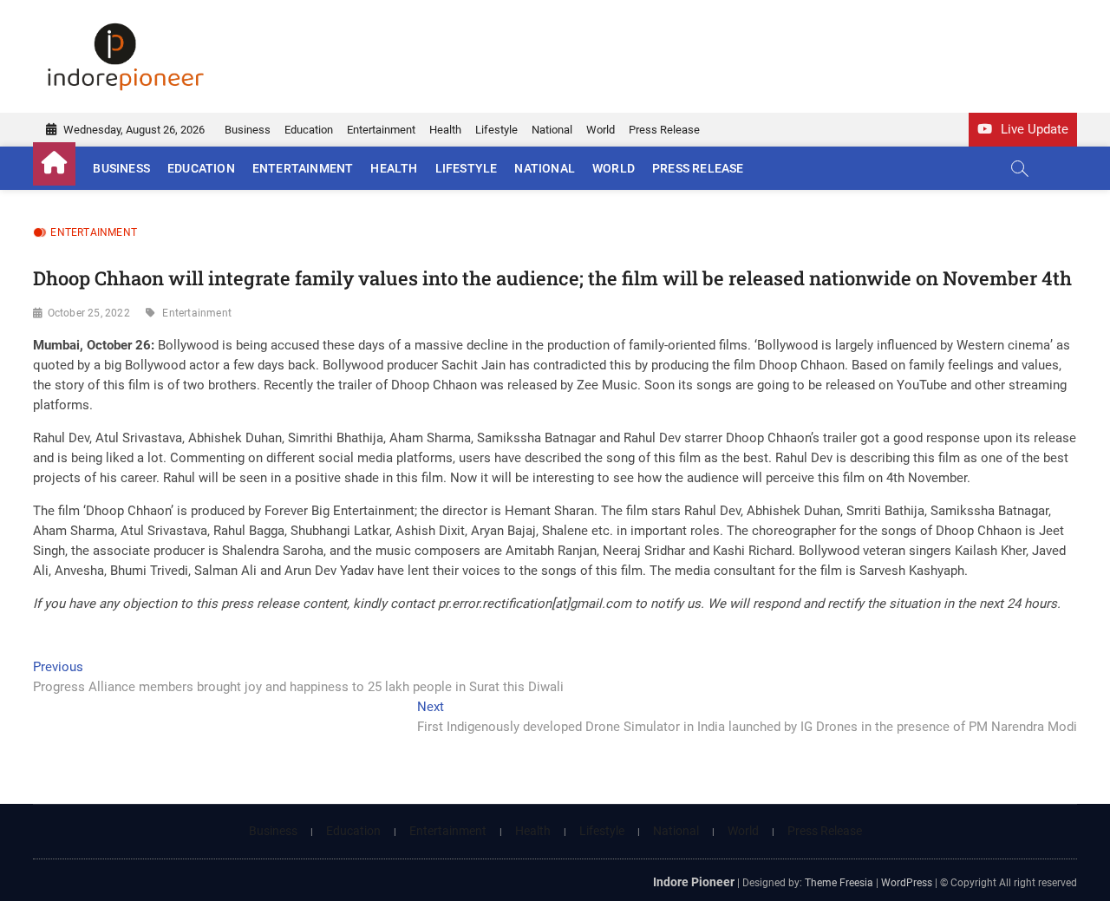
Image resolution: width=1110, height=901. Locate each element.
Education (308, 129)
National (552, 129)
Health (445, 129)
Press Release (664, 129)
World (600, 129)
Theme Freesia (839, 883)
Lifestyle (496, 129)
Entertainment (381, 129)
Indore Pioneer (694, 882)
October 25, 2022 (89, 313)
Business (248, 129)
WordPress (906, 883)
